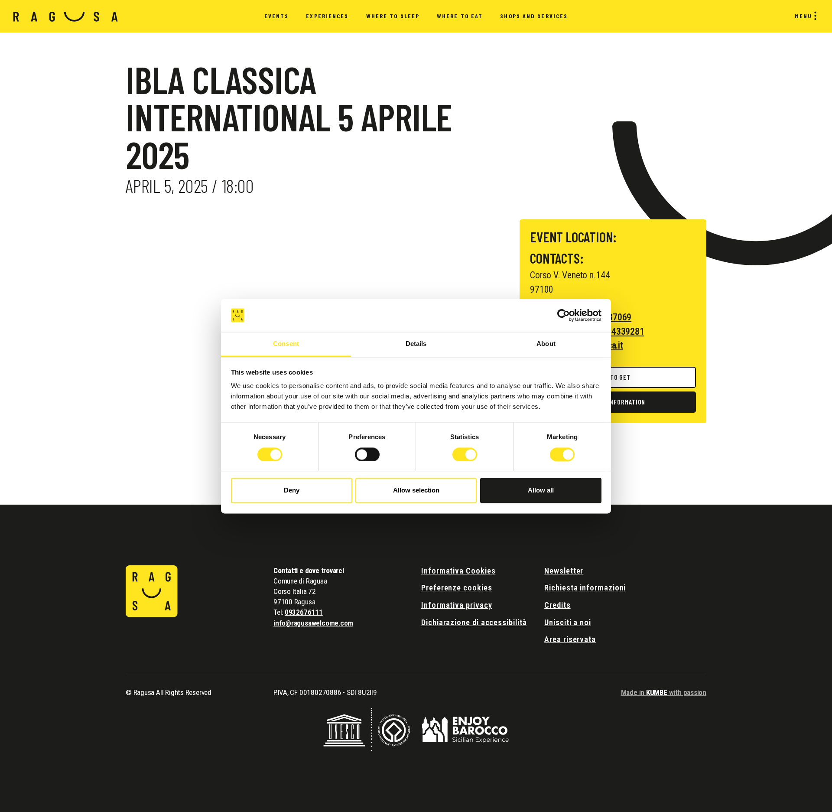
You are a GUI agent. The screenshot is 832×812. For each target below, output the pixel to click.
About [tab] (546, 344)
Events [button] (276, 16)
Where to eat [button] (460, 16)
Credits (557, 605)
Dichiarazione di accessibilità (474, 622)
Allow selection (416, 490)
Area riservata (570, 639)
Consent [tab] (286, 344)
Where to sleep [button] (392, 16)
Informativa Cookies (458, 570)
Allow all (541, 490)
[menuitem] (276, 16)
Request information (613, 402)
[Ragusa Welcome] (66, 16)
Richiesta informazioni (585, 587)
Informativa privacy (456, 605)
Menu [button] (803, 16)
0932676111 (304, 612)
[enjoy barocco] (465, 729)
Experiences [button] (327, 16)
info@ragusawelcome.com (313, 623)
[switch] (367, 454)
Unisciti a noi (567, 622)
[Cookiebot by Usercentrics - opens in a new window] (563, 315)
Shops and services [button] (534, 16)
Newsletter (563, 570)
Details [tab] (416, 344)
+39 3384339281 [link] (613, 331)
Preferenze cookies (456, 587)
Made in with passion (663, 692)
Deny (291, 490)
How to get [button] (613, 377)
